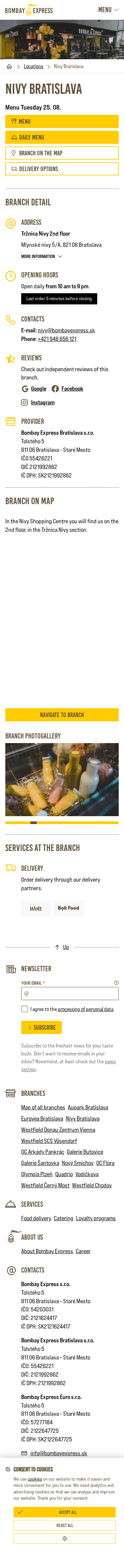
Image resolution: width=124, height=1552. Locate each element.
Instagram (43, 402)
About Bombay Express (47, 1251)
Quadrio (64, 1174)
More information (38, 256)
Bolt (66, 904)
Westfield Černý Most (45, 1185)
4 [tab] (27, 822)
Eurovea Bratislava (42, 1118)
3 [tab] (21, 822)
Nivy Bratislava (83, 1118)
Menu (104, 9)
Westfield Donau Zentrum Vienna (58, 1129)
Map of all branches (43, 1107)
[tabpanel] (62, 779)
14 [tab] (90, 822)
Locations (33, 66)
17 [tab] (109, 822)
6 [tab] (40, 822)
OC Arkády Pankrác (42, 1151)
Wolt (36, 904)
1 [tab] (8, 822)
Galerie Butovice (85, 1151)
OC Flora (105, 1162)
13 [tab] (84, 822)
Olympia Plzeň (37, 1174)
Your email (33, 983)
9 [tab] (59, 822)
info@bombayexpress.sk (58, 1453)
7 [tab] (46, 822)
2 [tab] (15, 822)
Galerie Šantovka (40, 1162)
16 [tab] (103, 822)
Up (66, 947)
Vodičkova (87, 1174)
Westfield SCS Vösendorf (49, 1140)
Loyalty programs (96, 1218)
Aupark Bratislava (88, 1107)
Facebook (72, 388)
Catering (63, 1218)
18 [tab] (115, 822)
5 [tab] (33, 822)
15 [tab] (97, 822)
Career (83, 1251)
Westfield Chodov (92, 1185)
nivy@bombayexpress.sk (66, 330)
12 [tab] (78, 822)
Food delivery (36, 1218)
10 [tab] (65, 822)
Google (38, 388)
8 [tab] (52, 822)
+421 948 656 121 (57, 338)
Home (9, 66)
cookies (35, 1479)
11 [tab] (71, 822)
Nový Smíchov (78, 1162)
